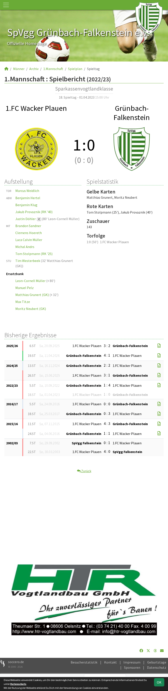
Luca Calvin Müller (28, 240)
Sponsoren (132, 667)
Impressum (131, 662)
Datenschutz (156, 667)
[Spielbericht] (159, 345)
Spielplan (75, 69)
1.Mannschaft (53, 69)
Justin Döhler (27, 219)
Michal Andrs (24, 247)
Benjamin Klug (26, 205)
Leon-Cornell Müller (30, 281)
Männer (18, 69)
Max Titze (22, 301)
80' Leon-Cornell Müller (60, 219)
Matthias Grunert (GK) (32, 294)
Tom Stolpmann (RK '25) (33, 253)
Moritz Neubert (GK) (30, 308)
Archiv (33, 69)
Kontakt (110, 662)
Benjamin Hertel (27, 198)
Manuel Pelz (24, 288)
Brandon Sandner (28, 226)
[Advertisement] (84, 514)
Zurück (85, 471)
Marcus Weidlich (27, 190)
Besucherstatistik (84, 662)
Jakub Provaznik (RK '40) (33, 212)
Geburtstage (156, 662)
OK (159, 682)
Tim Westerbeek (27, 260)
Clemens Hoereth (28, 233)
